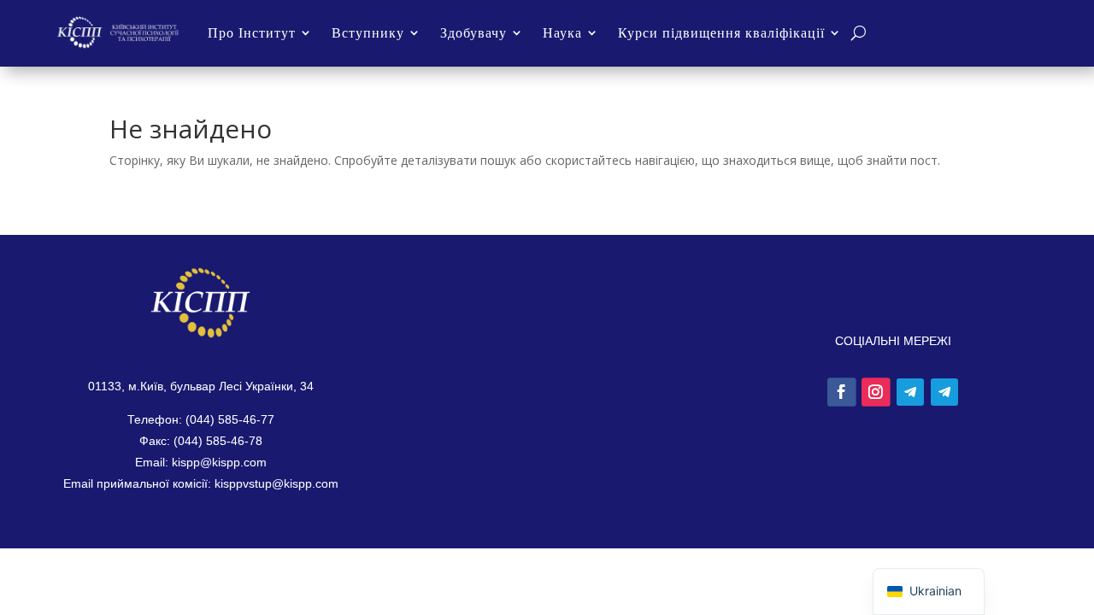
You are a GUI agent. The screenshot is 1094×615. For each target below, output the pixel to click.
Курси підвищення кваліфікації (721, 32)
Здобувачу (473, 32)
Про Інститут (252, 32)
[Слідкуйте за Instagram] (876, 392)
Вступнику (368, 32)
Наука (562, 32)
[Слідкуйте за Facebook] (841, 392)
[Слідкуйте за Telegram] (910, 392)
